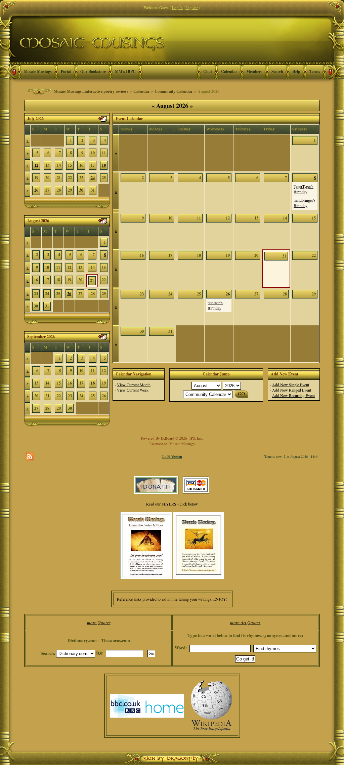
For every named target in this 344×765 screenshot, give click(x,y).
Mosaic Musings (38, 71)
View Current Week (132, 390)
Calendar (229, 71)
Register (191, 7)
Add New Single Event (290, 384)
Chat (207, 71)
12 (36, 165)
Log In (177, 7)
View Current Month (133, 384)
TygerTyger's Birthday (303, 189)
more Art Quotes (245, 622)
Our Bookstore (93, 71)
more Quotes (99, 622)
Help (296, 71)
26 (36, 190)
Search (277, 71)
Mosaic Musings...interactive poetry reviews (91, 91)
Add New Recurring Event (293, 395)
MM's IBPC (125, 71)
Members (254, 71)
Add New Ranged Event (291, 390)
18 (104, 165)
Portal (66, 71)
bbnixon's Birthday (215, 305)
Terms (314, 71)
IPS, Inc (195, 438)
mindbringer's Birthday (304, 202)
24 (93, 177)
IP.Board (167, 438)
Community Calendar (173, 91)
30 (81, 190)
